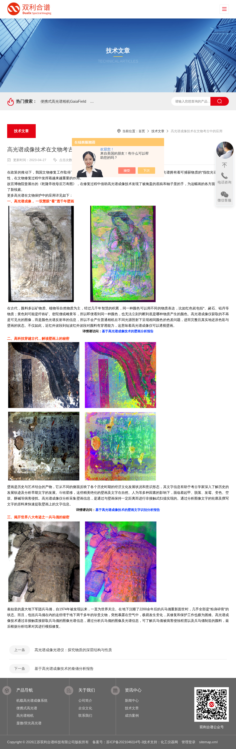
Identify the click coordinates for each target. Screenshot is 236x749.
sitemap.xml (208, 742)
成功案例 (132, 715)
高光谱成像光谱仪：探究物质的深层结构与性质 (73, 650)
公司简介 (85, 700)
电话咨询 (224, 182)
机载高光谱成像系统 (31, 700)
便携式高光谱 (26, 708)
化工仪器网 (169, 742)
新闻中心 (132, 700)
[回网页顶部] (224, 165)
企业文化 (85, 708)
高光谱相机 (25, 715)
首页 (142, 131)
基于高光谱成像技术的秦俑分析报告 (64, 669)
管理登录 (188, 742)
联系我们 (85, 715)
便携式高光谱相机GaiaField (63, 101)
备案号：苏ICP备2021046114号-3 (117, 742)
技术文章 (21, 131)
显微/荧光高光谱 (28, 723)
